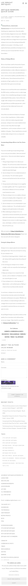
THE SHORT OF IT (5, 504)
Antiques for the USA (9, 453)
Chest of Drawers (8, 458)
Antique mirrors (5, 28)
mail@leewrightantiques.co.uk (12, 500)
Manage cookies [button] (14, 574)
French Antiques (20, 458)
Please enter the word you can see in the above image (10, 387)
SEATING (7, 336)
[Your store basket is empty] (23, 3)
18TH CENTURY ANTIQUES (8, 531)
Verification (4, 379)
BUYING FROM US (6, 515)
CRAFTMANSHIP (5, 512)
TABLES (12, 336)
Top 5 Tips (6, 465)
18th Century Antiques (10, 440)
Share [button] (4, 340)
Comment (3, 367)
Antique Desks (7, 445)
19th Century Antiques (10, 442)
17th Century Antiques (10, 437)
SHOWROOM (4, 507)
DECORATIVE (5, 334)
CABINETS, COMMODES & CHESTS (13, 331)
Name (2, 361)
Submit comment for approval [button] (17, 395)
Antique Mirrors (8, 448)
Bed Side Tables (7, 455)
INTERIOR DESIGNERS (7, 525)
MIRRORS (22, 334)
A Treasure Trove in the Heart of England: (12, 410)
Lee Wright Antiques (7, 3)
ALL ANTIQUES (19, 336)
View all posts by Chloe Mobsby (9, 352)
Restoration (20, 463)
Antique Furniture (18, 445)
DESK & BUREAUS (14, 334)
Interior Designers (9, 463)
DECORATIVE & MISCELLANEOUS (10, 557)
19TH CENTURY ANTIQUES (8, 533)
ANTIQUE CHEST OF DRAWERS (9, 536)
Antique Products (8, 450)
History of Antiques (9, 460)
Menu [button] (26, 3)
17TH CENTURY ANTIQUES (8, 528)
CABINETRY (4, 540)
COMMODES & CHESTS (7, 543)
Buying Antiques (18, 455)
